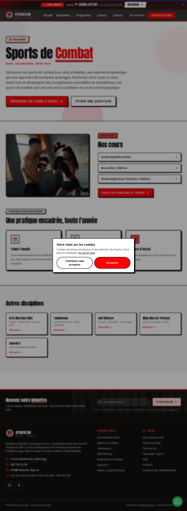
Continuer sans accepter (74, 262)
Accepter (112, 262)
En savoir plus (87, 253)
